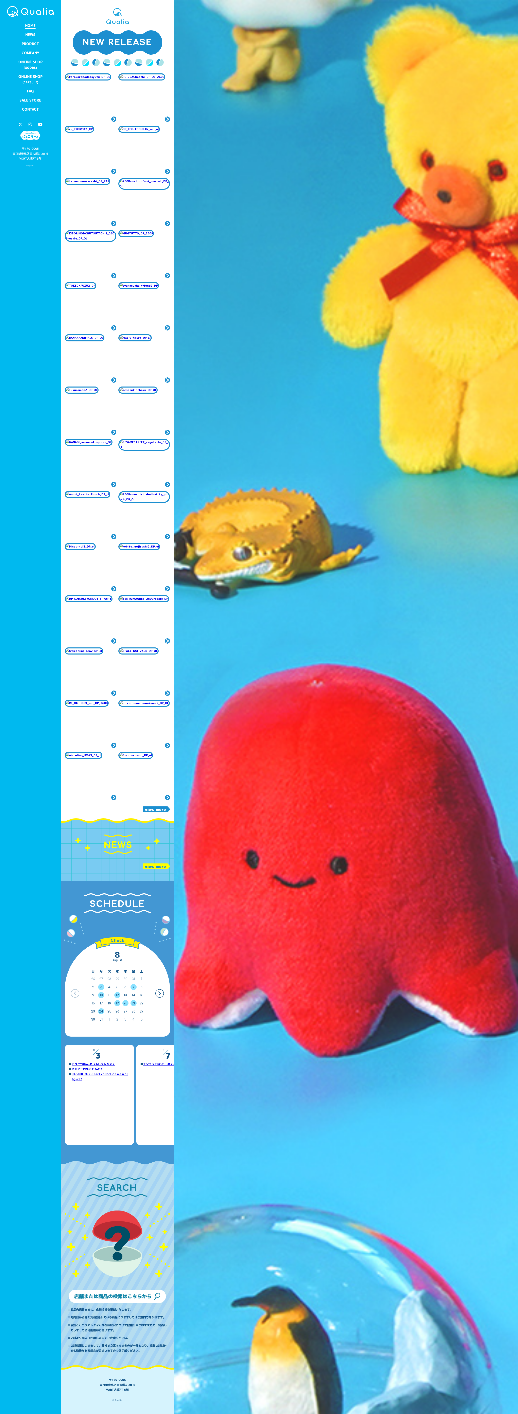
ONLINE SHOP (30, 64)
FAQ (30, 91)
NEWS (30, 34)
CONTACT (30, 109)
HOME (30, 25)
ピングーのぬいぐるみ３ (87, 1069)
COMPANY (30, 52)
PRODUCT (30, 43)
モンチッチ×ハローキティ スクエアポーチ (170, 1064)
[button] (159, 993)
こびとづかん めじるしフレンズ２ (93, 1064)
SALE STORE (30, 100)
